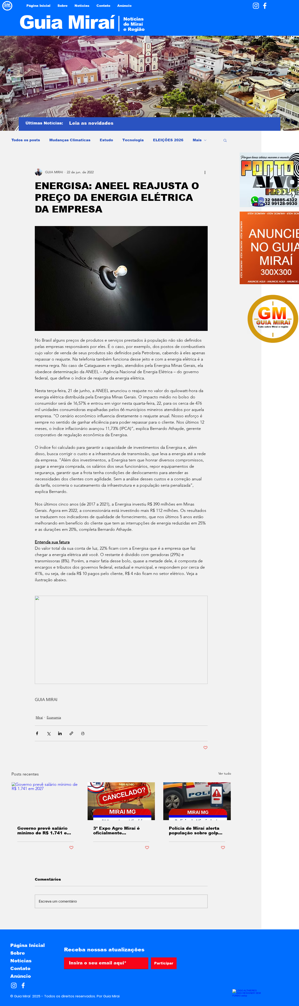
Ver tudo (224, 773)
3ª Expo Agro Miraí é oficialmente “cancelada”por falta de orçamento (120, 830)
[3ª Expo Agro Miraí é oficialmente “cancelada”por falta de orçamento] (121, 801)
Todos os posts (25, 140)
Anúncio (20, 976)
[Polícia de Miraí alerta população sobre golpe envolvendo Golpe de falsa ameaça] (197, 801)
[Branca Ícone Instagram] (256, 6)
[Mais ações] (205, 172)
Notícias (21, 960)
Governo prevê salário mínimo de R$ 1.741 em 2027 (44, 830)
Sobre (17, 953)
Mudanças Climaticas (69, 140)
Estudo (106, 140)
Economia (54, 717)
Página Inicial (27, 945)
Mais (197, 140)
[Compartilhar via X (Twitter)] (48, 733)
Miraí (39, 717)
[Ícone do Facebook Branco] (265, 6)
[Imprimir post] (83, 733)
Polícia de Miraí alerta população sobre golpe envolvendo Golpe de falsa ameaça (195, 830)
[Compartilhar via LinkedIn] (60, 733)
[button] (225, 140)
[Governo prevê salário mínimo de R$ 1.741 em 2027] (45, 801)
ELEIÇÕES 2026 (168, 140)
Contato (20, 968)
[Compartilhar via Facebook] (37, 733)
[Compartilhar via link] (71, 733)
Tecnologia (133, 140)
